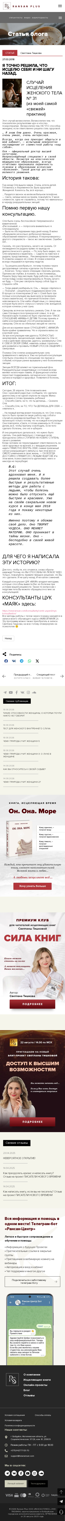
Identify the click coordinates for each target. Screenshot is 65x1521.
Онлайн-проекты (35, 1385)
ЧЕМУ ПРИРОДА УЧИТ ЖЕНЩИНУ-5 (21, 741)
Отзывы (29, 1395)
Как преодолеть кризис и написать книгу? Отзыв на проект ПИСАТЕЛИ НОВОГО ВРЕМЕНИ (32, 1175)
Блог (27, 1390)
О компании (32, 1374)
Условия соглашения (15, 1415)
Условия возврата (13, 1420)
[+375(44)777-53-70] (6, 1450)
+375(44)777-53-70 (20, 1450)
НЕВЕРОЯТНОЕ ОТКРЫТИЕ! (19, 1158)
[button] (60, 6)
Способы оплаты (43, 1415)
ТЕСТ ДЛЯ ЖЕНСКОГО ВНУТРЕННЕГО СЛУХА (26, 728)
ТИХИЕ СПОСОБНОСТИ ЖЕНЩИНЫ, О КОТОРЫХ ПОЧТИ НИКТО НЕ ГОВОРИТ (32, 714)
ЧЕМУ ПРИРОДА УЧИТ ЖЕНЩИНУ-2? (22, 782)
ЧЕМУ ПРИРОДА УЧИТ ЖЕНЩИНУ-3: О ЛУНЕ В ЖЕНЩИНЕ (27, 755)
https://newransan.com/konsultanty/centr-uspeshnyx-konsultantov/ (29, 612)
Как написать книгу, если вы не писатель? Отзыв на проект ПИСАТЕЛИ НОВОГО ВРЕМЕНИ (32, 1193)
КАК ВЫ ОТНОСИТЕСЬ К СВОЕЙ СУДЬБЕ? (24, 769)
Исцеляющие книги (37, 1379)
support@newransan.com (22, 1456)
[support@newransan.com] (6, 1456)
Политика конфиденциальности (20, 1425)
